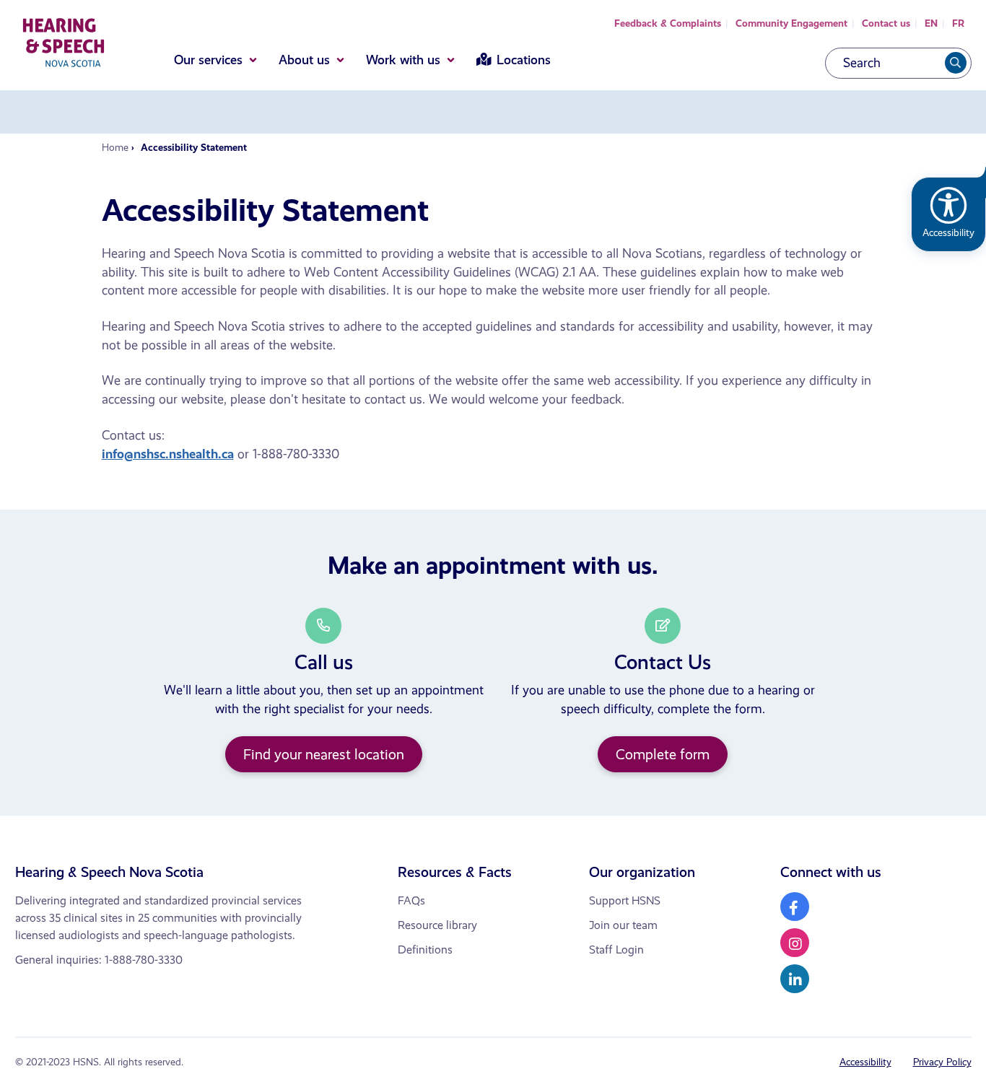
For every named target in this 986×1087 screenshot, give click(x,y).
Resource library (437, 925)
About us (304, 60)
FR (958, 23)
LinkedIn (794, 978)
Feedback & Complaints (667, 23)
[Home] (63, 45)
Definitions (425, 949)
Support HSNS (624, 900)
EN (931, 23)
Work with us (403, 60)
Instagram (794, 942)
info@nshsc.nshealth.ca (168, 454)
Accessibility (865, 1062)
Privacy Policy (942, 1062)
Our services (208, 60)
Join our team (623, 925)
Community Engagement (791, 23)
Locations (524, 60)
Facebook (794, 906)
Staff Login (616, 949)
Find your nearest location (323, 754)
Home (115, 147)
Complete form (663, 754)
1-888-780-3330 (144, 959)
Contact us (886, 23)
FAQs (411, 900)
